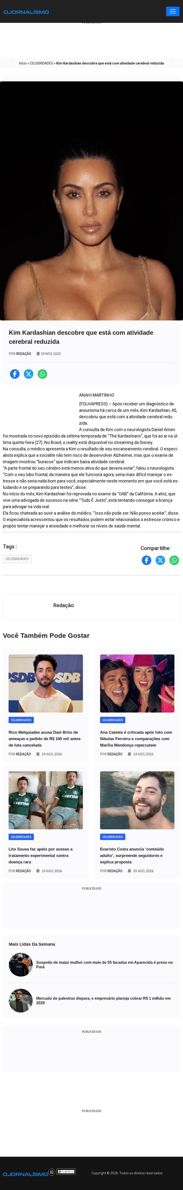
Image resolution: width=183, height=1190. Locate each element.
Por (20, 754)
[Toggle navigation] (172, 11)
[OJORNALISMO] (26, 11)
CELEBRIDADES (41, 63)
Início (23, 63)
